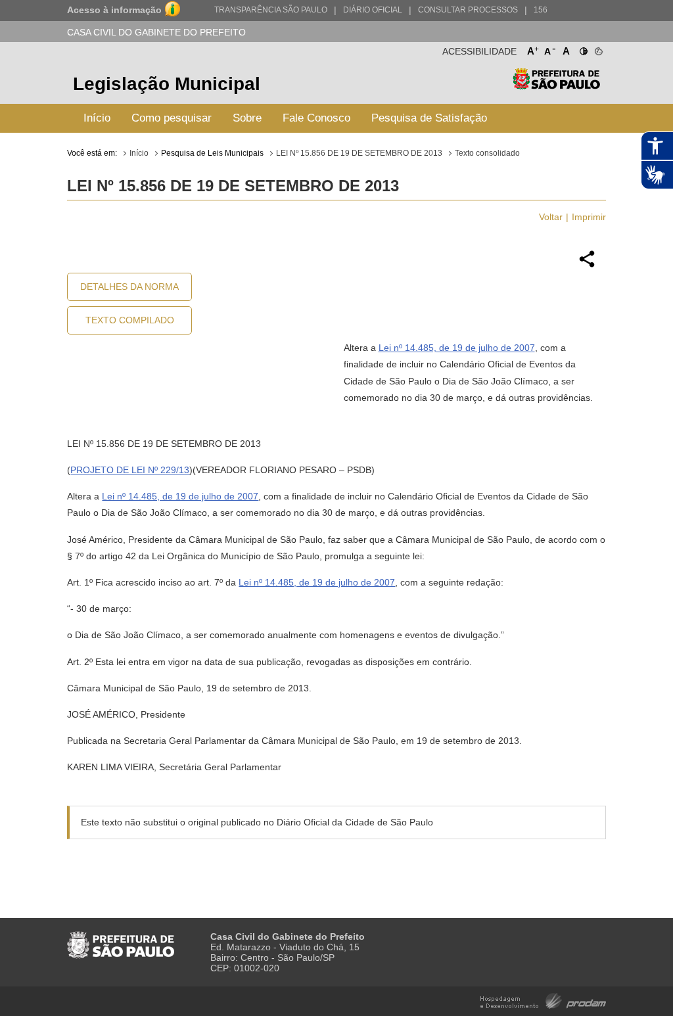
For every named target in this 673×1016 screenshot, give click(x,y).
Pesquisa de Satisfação (429, 118)
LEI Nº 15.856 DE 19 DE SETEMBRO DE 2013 (359, 153)
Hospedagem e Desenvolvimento (543, 1000)
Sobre (247, 118)
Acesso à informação (114, 10)
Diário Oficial (372, 9)
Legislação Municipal (166, 84)
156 (540, 9)
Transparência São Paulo (270, 9)
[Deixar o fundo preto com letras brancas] (582, 48)
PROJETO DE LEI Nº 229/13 (129, 470)
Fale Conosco (316, 118)
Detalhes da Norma (129, 286)
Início (96, 118)
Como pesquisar (171, 118)
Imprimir (589, 217)
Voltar (551, 217)
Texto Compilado (129, 320)
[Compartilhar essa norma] (586, 265)
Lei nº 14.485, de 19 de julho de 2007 (457, 347)
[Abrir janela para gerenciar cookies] (597, 48)
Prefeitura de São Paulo (556, 86)
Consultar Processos (468, 9)
